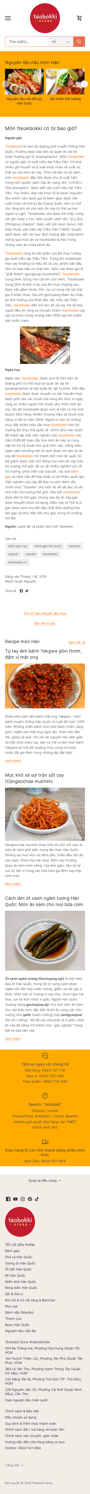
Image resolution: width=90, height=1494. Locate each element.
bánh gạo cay (17, 546)
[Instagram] (22, 1198)
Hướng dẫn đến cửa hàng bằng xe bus (35, 1442)
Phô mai (11, 1306)
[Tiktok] (37, 1198)
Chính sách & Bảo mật (22, 1411)
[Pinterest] (30, 1198)
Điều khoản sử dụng (20, 1417)
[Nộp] (79, 42)
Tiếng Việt (12, 1465)
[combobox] (26, 42)
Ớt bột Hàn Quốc (18, 1269)
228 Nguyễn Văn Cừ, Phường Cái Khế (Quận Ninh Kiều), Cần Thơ (43, 1392)
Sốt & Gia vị (14, 1294)
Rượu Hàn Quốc (17, 1325)
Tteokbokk (13, 146)
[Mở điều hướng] (8, 18)
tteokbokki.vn (17, 562)
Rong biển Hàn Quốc (21, 1288)
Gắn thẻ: (11, 539)
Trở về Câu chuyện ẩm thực (45, 613)
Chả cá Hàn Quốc (18, 1257)
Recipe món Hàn (22, 641)
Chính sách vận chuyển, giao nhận (31, 1436)
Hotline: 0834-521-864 (23, 1448)
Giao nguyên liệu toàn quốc (26, 1400)
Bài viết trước (45, 623)
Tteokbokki (13, 253)
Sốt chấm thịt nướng (65, 99)
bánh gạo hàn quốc (48, 546)
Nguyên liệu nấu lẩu (20, 1331)
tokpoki (13, 554)
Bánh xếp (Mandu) (19, 1312)
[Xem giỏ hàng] (79, 18)
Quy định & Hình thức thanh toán (30, 1423)
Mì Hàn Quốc (15, 1275)
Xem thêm (13, 761)
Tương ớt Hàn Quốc (20, 1263)
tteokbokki (76, 157)
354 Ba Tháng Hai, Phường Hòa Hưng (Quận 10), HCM (42, 1350)
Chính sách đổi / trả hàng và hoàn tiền (34, 1429)
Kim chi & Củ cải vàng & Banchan (30, 1300)
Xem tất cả (76, 642)
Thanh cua (13, 1319)
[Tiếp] (84, 84)
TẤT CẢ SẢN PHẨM (20, 1245)
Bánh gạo (12, 1251)
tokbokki (74, 546)
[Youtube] (15, 1198)
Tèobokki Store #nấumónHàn (27, 1342)
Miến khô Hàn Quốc (20, 1282)
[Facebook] (8, 1198)
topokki (31, 554)
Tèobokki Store (42, 1483)
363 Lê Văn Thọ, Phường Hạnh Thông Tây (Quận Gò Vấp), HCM (42, 1371)
